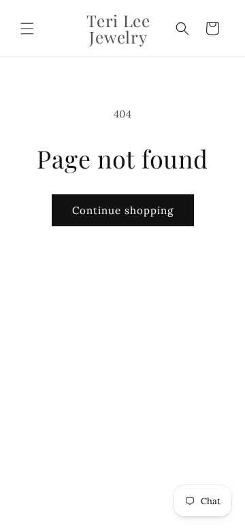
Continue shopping (123, 210)
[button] (27, 28)
